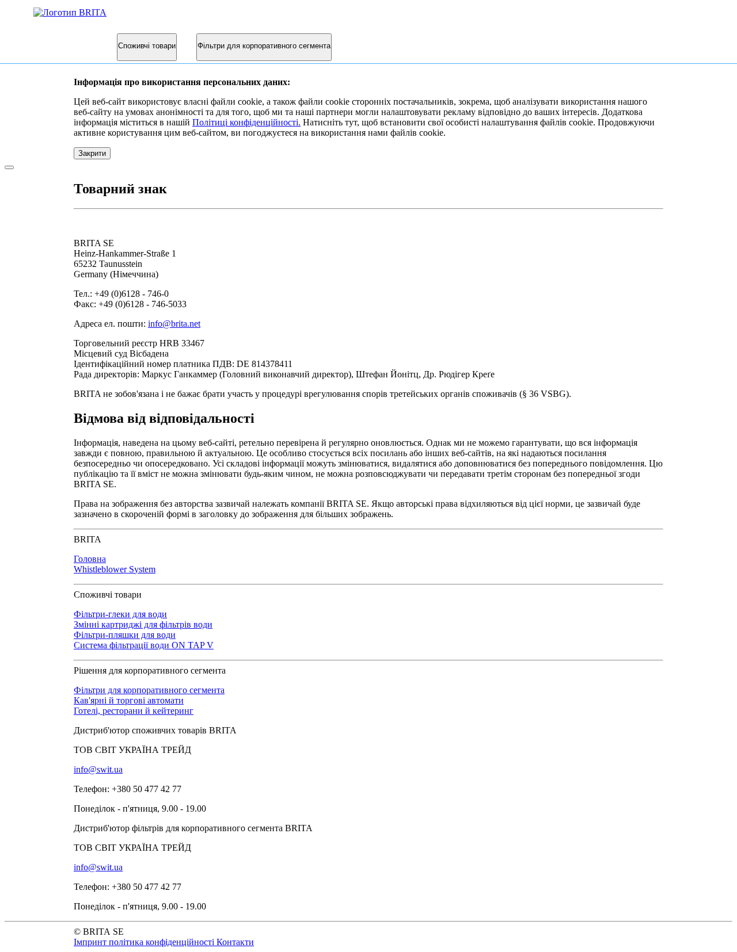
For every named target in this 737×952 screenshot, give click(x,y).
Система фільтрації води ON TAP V (144, 645)
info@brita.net (174, 323)
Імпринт (91, 942)
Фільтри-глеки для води (120, 614)
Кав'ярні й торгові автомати (129, 700)
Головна (90, 559)
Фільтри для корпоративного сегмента (263, 45)
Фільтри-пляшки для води (125, 635)
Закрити (92, 153)
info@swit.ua (98, 769)
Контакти (235, 942)
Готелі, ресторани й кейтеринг (133, 711)
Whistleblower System (114, 569)
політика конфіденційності (162, 942)
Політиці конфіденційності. (246, 122)
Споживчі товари (147, 45)
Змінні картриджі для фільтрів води (143, 624)
